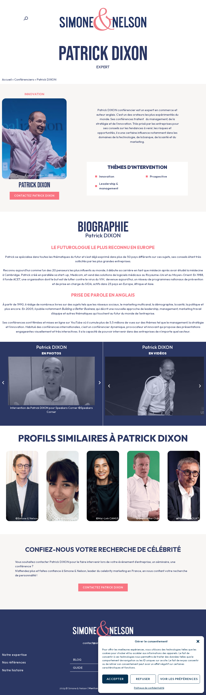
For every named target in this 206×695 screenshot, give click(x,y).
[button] (198, 641)
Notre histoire (13, 670)
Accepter (115, 679)
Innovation (34, 94)
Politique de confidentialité (149, 687)
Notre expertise (14, 655)
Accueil (7, 79)
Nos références (14, 662)
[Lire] (154, 386)
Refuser (143, 679)
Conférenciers (24, 79)
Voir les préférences (179, 679)
